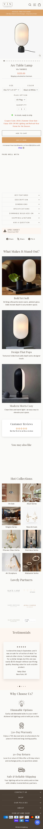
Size (11, 85)
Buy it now (22, 140)
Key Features (21, 195)
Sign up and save (21, 813)
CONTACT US (21, 792)
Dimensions (21, 204)
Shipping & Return (21, 218)
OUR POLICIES (21, 803)
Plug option (20, 95)
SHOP (21, 797)
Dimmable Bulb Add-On (21, 213)
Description (21, 200)
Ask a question (21, 222)
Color (30, 85)
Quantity (21, 105)
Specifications (21, 209)
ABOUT (21, 808)
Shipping (14, 76)
